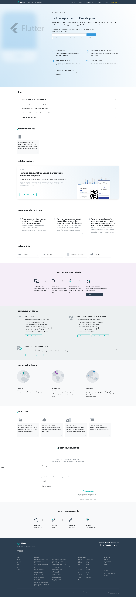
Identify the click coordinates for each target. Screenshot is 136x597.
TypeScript (88, 577)
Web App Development (57, 581)
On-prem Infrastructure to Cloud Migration (62, 566)
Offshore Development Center (59, 564)
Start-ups (32, 185)
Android (22, 185)
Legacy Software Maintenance (41, 584)
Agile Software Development (34, 335)
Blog (18, 564)
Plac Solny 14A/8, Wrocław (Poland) (26, 546)
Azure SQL (80, 569)
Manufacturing (107, 561)
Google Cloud (89, 559)
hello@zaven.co (21, 548)
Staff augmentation (85, 335)
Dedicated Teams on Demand (101, 335)
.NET (79, 579)
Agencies (106, 575)
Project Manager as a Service (59, 571)
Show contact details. (91, 499)
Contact (19, 569)
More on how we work (95, 294)
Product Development (57, 567)
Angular (80, 561)
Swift (87, 576)
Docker (79, 577)
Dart (79, 576)
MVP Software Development (27, 183)
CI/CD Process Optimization (41, 564)
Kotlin (87, 564)
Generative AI (37, 581)
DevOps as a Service (41, 182)
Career (18, 566)
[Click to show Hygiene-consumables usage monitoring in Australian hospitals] (93, 185)
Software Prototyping (57, 576)
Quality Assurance (56, 574)
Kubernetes (89, 566)
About (18, 567)
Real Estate (61, 183)
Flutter (79, 581)
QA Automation (55, 572)
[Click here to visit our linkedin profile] (18, 551)
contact (106, 2)
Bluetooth (80, 571)
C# (78, 572)
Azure (79, 567)
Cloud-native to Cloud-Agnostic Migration (40, 568)
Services (55, 13)
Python (88, 571)
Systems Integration (56, 579)
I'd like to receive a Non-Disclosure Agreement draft (57, 477)
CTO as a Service (38, 566)
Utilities (105, 564)
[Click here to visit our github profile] (22, 551)
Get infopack (91, 35)
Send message (90, 491)
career (88, 2)
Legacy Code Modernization (41, 582)
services (73, 2)
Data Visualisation (38, 572)
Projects (19, 562)
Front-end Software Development (54, 182)
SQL (87, 574)
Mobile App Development (40, 183)
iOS (28, 185)
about (94, 2)
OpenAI (88, 569)
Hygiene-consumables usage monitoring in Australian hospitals (41, 174)
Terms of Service (90, 495)
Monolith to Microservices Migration (61, 562)
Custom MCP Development (41, 571)
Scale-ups (106, 571)
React (25, 185)
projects (82, 2)
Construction (107, 559)
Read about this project (27, 194)
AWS (79, 566)
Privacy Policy (82, 495)
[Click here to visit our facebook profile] (20, 551)
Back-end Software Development (28, 182)
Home (18, 559)
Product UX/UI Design (52, 183)
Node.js (88, 567)
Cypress (80, 574)
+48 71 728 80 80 (29, 548)
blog (99, 2)
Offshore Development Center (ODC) (37, 355)
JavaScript (88, 562)
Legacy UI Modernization (40, 585)
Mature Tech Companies (109, 573)
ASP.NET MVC (80, 563)
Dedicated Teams (38, 574)
